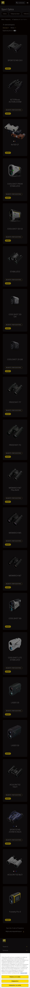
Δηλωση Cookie (23, 973)
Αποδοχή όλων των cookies (15, 985)
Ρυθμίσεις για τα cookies (15, 976)
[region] (15, 970)
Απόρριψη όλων (15, 981)
